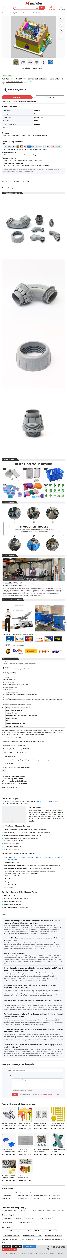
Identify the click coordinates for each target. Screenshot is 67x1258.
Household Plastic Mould (40, 1195)
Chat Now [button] (51, 97)
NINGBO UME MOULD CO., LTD (14, 82)
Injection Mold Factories (9, 1231)
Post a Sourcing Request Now (50, 1095)
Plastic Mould (39, 13)
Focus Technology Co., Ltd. (21, 1253)
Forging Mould (7, 1218)
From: (9, 1070)
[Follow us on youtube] (62, 1246)
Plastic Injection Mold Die (28, 1239)
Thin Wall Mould (6, 1199)
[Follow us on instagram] (59, 1246)
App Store (6, 1246)
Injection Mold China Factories (11, 1235)
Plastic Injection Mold (20, 857)
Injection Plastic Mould (45, 1218)
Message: (8, 1080)
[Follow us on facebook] (54, 1246)
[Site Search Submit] (42, 8)
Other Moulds (18, 1218)
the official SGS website (43, 801)
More (3, 1242)
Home (3, 13)
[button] (3, 3)
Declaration (52, 1253)
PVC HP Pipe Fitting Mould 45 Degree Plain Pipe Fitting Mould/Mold (41, 1151)
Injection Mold (47, 857)
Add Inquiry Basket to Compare (33, 68)
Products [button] (17, 8)
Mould (32, 13)
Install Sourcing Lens (10, 1249)
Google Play (17, 1246)
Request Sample (31, 101)
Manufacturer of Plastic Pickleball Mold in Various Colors (8, 1177)
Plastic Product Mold (25, 1231)
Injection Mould (57, 857)
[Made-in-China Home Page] (33, 3)
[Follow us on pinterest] (64, 1246)
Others (3, 1202)
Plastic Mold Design (50, 1231)
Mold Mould (38, 1231)
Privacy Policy (60, 1253)
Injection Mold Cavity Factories (53, 1235)
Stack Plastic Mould (25, 1222)
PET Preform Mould (54, 1199)
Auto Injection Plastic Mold (10, 1239)
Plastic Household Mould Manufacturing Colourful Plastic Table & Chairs (24, 1125)
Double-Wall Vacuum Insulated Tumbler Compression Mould (23, 1177)
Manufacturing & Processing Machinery (17, 13)
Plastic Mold (30, 857)
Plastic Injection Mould (10, 859)
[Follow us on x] (56, 1246)
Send (15, 1094)
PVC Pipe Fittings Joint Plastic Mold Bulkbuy (50, 1239)
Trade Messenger (29, 1246)
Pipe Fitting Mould (22, 1199)
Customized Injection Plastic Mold (32, 1235)
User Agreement (43, 1253)
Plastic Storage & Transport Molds (27, 1195)
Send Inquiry (17, 97)
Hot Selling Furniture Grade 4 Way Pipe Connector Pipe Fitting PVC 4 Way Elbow (9, 1125)
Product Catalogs (26, 1192)
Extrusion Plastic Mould (9, 1222)
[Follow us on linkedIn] (48, 1249)
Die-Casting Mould (31, 1218)
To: (10, 1075)
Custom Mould (6, 1195)
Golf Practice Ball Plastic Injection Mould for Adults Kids (58, 1125)
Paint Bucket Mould (54, 1195)
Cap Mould (36, 1199)
